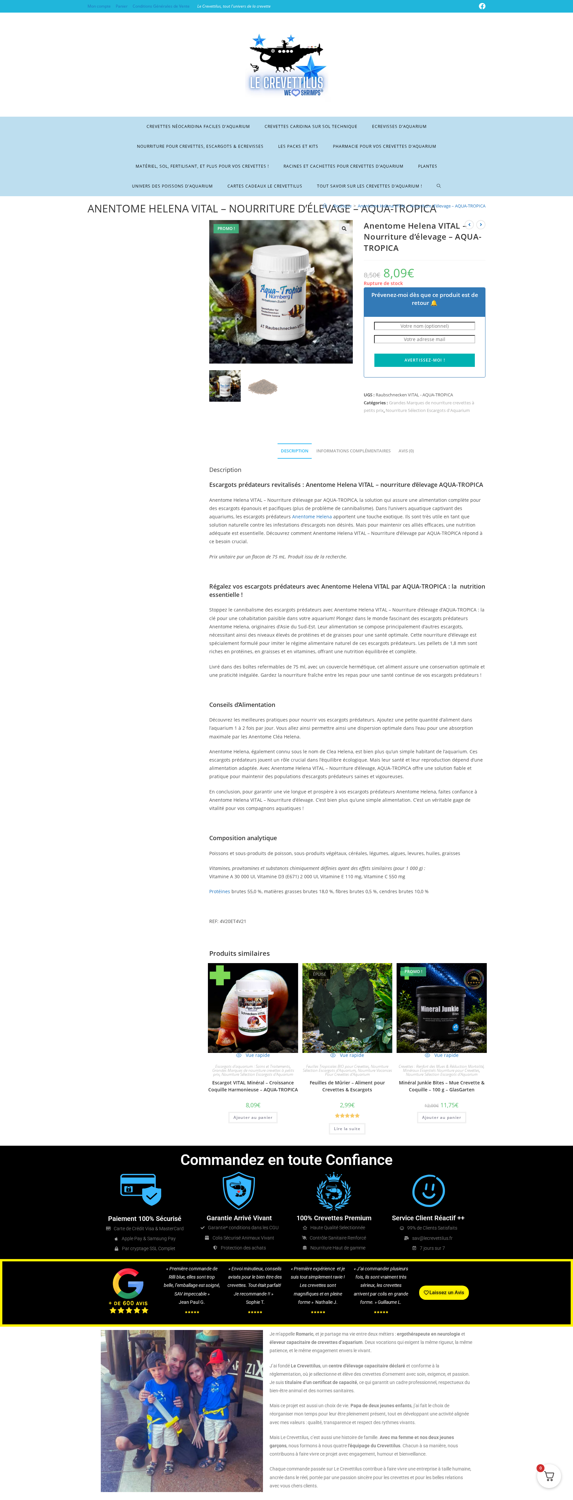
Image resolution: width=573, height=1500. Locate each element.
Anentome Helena (312, 516)
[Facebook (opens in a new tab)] (481, 6)
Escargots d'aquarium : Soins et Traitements (252, 1066)
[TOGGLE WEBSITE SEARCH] (438, 186)
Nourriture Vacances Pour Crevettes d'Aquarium (358, 1072)
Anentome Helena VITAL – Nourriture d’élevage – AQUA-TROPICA (421, 206)
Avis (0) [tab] (406, 451)
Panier (122, 6)
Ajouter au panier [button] (253, 1117)
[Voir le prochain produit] (480, 224)
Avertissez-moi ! (425, 360)
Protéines (219, 891)
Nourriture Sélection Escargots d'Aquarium (428, 410)
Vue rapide (257, 1055)
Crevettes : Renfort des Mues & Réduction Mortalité (441, 1066)
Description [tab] (294, 451)
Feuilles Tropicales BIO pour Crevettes (337, 1066)
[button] (344, 228)
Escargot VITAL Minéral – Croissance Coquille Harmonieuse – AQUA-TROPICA (253, 1086)
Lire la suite (347, 1128)
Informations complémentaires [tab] (353, 451)
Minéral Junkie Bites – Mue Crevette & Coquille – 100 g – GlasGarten (441, 1086)
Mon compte (99, 6)
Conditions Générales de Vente (161, 6)
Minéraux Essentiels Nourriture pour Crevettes (441, 1070)
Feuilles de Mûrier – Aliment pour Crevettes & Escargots (347, 1086)
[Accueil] (325, 206)
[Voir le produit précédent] (469, 224)
